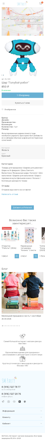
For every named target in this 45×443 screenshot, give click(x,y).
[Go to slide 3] (5, 325)
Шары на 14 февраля (11, 170)
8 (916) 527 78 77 (11, 386)
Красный (6, 155)
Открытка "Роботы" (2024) (9, 247)
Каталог (33, 173)
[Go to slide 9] (14, 325)
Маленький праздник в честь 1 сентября (21, 316)
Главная (20, 23)
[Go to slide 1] (2, 325)
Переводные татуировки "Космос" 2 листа (28, 248)
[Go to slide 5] (8, 325)
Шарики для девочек (32, 168)
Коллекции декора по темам (14, 181)
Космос (36, 178)
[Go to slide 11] (17, 325)
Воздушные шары (34, 23)
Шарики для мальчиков (23, 175)
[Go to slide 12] (19, 325)
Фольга (5, 150)
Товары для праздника (12, 168)
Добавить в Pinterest (22, 207)
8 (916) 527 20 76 (11, 393)
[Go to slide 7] (11, 325)
